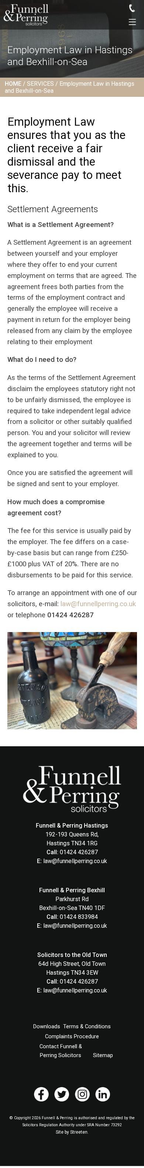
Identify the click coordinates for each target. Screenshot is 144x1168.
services (40, 83)
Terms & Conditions (87, 1026)
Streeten (79, 1132)
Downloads (46, 1026)
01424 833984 (79, 916)
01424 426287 (79, 852)
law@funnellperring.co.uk (98, 604)
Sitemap (103, 1055)
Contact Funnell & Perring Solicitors (61, 1051)
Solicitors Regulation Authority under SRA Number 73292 (72, 1125)
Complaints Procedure (72, 1036)
